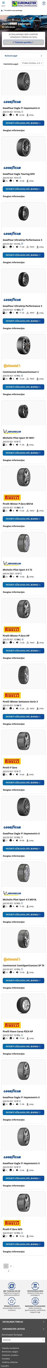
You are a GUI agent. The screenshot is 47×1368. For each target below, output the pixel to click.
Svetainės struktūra (10, 1355)
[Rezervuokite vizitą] (43, 4)
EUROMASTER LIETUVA (14, 1329)
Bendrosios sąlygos (10, 1351)
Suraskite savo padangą (13, 10)
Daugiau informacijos (14, 130)
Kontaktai (6, 1358)
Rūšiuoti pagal (11, 56)
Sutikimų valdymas (10, 1362)
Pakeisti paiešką (23, 42)
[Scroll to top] (40, 1362)
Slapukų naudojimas (10, 1348)
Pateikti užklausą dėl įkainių (22, 123)
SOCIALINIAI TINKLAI (13, 1322)
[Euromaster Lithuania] (24, 4)
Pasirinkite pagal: (11, 64)
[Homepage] (2, 10)
